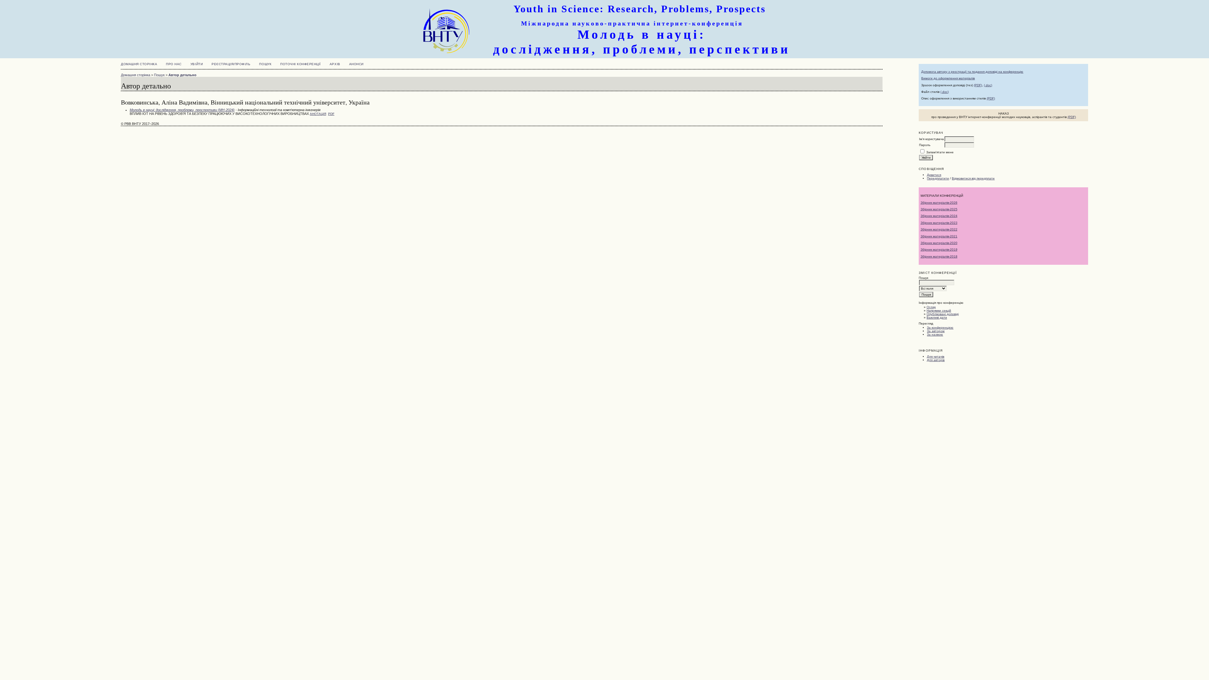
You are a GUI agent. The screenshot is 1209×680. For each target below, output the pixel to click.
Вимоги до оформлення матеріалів (948, 78)
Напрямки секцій (939, 310)
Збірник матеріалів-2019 (939, 249)
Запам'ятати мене (940, 152)
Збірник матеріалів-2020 (939, 243)
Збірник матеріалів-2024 (939, 216)
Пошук (265, 64)
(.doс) (944, 92)
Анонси (356, 64)
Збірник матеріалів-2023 (939, 222)
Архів (335, 64)
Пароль (924, 145)
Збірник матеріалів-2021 (939, 236)
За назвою (935, 334)
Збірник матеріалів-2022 (939, 229)
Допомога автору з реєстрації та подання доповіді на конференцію (972, 71)
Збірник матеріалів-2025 (939, 209)
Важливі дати (937, 317)
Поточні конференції (300, 64)
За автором (936, 331)
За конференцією (940, 327)
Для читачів (935, 356)
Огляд (931, 307)
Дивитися (934, 175)
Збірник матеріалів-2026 (939, 202)
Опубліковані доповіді (943, 314)
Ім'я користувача (931, 139)
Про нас (174, 64)
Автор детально (182, 75)
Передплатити (938, 178)
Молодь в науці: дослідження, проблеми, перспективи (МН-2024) (182, 110)
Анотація (318, 114)
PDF (331, 114)
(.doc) (988, 85)
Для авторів (936, 360)
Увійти (196, 64)
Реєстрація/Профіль (231, 64)
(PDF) (978, 85)
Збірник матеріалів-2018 (939, 256)
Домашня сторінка (139, 64)
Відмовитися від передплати (973, 178)
